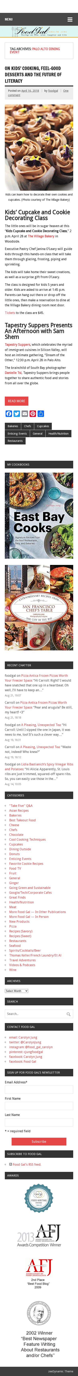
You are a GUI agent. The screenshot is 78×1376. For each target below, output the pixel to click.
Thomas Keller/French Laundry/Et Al (35, 955)
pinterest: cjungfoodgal (26, 1052)
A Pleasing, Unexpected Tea (41, 725)
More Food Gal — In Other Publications (37, 912)
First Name (13, 1098)
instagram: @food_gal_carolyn (31, 1047)
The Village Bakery (41, 236)
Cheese (14, 825)
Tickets (10, 313)
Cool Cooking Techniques (27, 839)
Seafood (15, 946)
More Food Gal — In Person (29, 917)
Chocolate (16, 835)
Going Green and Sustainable (30, 888)
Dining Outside (20, 849)
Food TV (15, 868)
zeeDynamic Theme (60, 1371)
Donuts (14, 854)
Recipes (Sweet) (20, 936)
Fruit (12, 873)
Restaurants (15, 440)
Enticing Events (17, 433)
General (37, 433)
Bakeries (13, 426)
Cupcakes (43, 426)
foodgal (53, 90)
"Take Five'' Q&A (21, 806)
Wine (12, 970)
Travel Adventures (22, 960)
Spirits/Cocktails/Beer (25, 950)
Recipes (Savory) (20, 931)
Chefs (27, 426)
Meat (12, 907)
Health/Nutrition (58, 433)
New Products (19, 922)
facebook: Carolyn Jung (25, 1057)
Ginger (14, 883)
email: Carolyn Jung (23, 1037)
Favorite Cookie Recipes (26, 864)
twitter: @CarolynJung (25, 1042)
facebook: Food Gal (22, 1061)
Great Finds (17, 897)
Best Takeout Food (22, 820)
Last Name (12, 1115)
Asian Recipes (19, 810)
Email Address (16, 1082)
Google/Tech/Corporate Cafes (30, 893)
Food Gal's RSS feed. (26, 1164)
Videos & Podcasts (22, 965)
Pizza (12, 926)
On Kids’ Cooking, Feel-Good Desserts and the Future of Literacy (33, 74)
